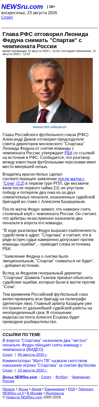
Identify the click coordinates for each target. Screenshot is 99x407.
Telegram (85, 389)
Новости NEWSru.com (24, 397)
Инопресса (55, 393)
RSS (71, 389)
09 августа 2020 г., (33, 355)
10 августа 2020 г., (33, 370)
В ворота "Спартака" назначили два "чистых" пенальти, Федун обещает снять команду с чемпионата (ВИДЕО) (45, 345)
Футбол (61, 377)
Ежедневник (55, 389)
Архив (36, 389)
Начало (9, 389)
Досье (23, 389)
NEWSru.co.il (13, 393)
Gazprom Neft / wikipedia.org (50, 126)
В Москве (34, 393)
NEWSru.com (22, 6)
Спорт (7, 17)
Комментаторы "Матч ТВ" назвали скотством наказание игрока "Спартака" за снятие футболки (49, 363)
